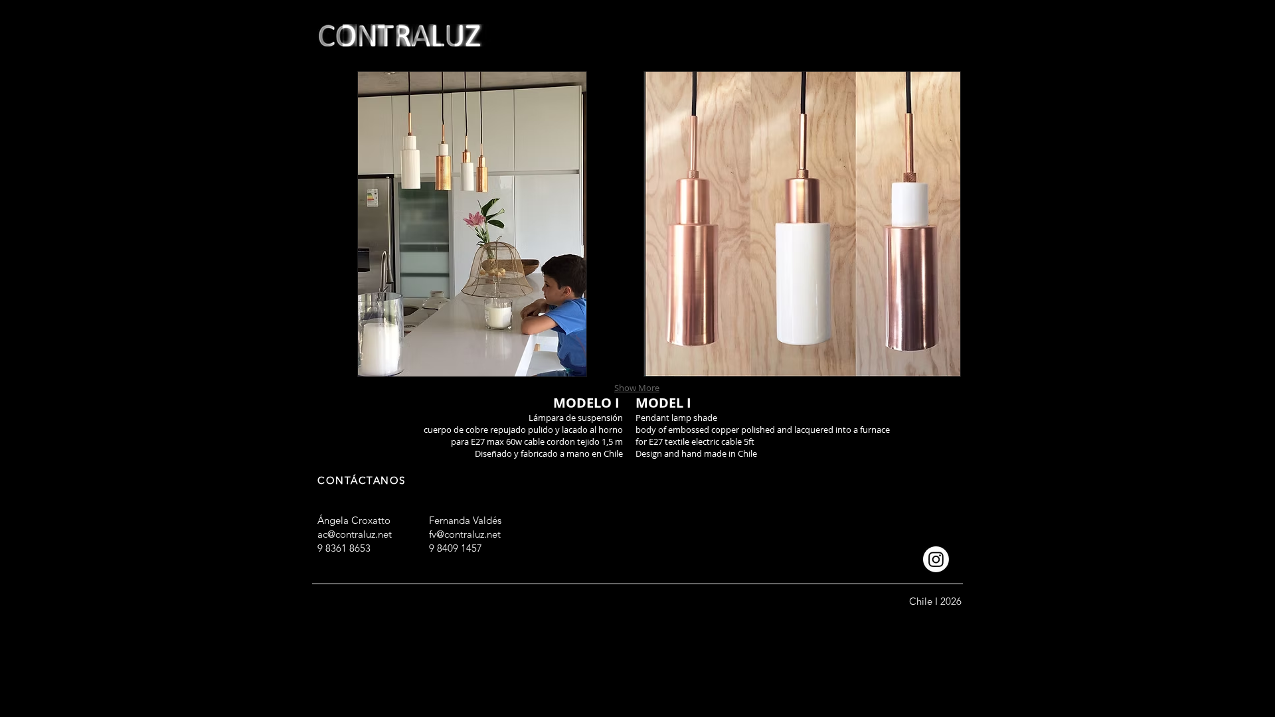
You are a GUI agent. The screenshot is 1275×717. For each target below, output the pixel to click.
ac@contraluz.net (354, 534)
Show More (636, 388)
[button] (471, 224)
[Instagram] (936, 559)
